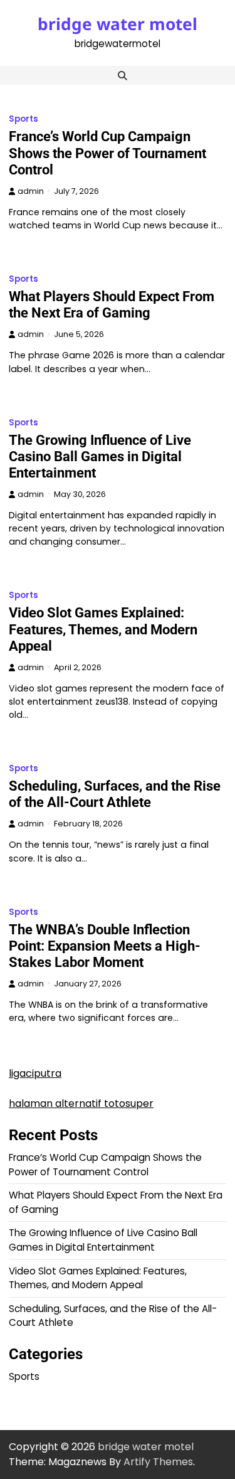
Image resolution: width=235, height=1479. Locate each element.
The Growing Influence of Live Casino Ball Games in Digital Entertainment (100, 456)
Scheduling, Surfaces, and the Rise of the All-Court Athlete (115, 794)
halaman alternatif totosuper (81, 1103)
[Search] (122, 75)
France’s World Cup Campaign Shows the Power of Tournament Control (107, 153)
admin (31, 191)
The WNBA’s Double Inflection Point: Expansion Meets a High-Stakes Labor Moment (105, 946)
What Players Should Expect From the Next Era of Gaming (111, 305)
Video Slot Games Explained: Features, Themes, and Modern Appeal (103, 629)
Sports (23, 119)
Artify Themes (158, 1462)
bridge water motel (117, 24)
